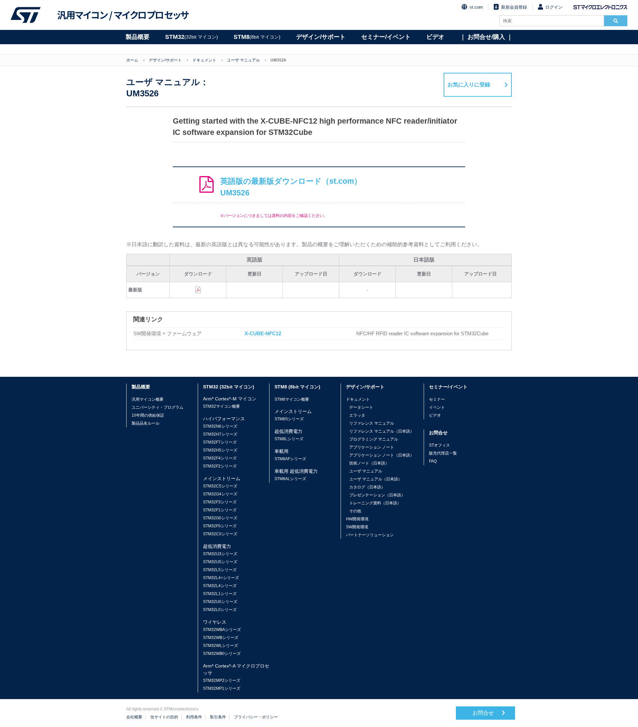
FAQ (433, 461)
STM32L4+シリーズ (221, 577)
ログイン (554, 7)
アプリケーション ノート (371, 447)
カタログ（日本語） (367, 487)
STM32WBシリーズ (220, 637)
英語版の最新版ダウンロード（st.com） (291, 187)
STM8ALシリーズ (290, 478)
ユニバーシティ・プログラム (157, 407)
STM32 (191, 37)
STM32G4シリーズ (220, 494)
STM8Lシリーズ (288, 439)
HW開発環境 (357, 519)
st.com (476, 7)
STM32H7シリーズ (220, 434)
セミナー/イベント (386, 37)
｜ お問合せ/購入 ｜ (486, 37)
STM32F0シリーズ (220, 526)
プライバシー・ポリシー (256, 717)
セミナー (437, 399)
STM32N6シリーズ (220, 426)
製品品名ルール (146, 423)
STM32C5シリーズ (220, 486)
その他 (355, 511)
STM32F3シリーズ (220, 502)
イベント (437, 407)
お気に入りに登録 (469, 84)
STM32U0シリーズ (220, 601)
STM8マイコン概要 (291, 399)
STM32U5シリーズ (220, 562)
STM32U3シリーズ (220, 554)
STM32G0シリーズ (220, 518)
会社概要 (134, 717)
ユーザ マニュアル (243, 60)
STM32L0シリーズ (220, 609)
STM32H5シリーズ (220, 450)
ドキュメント (204, 60)
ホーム (132, 60)
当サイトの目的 (164, 717)
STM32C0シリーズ (220, 534)
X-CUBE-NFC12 (263, 333)
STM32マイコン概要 (221, 406)
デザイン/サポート (321, 37)
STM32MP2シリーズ (221, 680)
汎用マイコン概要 (147, 399)
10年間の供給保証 (148, 415)
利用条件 (194, 717)
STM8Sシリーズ (289, 419)
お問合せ (484, 713)
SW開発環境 (357, 527)
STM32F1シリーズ (220, 510)
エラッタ (357, 415)
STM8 (257, 37)
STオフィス (439, 445)
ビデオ (435, 37)
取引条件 (218, 717)
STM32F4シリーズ (220, 458)
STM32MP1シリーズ (221, 688)
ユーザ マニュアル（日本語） (375, 479)
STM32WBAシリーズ (222, 629)
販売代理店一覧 (443, 453)
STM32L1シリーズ (220, 593)
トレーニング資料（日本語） (375, 503)
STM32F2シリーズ (220, 466)
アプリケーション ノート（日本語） (381, 455)
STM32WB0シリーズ (222, 653)
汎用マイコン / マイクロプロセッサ (123, 15)
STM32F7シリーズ (220, 442)
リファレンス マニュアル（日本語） (381, 431)
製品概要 (138, 37)
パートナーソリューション (370, 535)
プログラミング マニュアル (373, 439)
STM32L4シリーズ (220, 585)
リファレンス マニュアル (371, 423)
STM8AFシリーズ (290, 459)
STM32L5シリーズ (220, 570)
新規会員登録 (514, 7)
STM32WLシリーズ (220, 645)
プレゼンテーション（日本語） (377, 495)
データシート (361, 407)
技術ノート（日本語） (369, 463)
